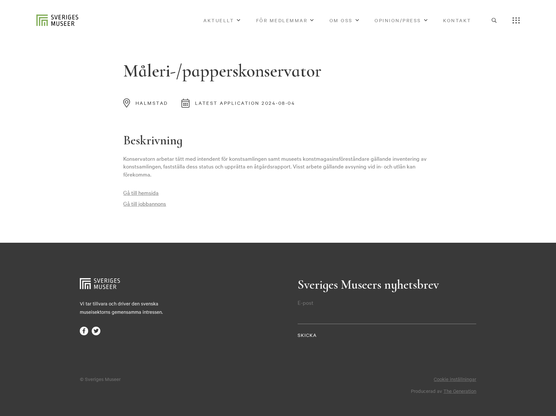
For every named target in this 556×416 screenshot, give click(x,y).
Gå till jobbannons (144, 203)
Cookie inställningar (455, 379)
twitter (96, 331)
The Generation (459, 391)
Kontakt (457, 20)
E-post (305, 302)
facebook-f (84, 331)
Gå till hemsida (141, 192)
